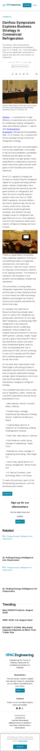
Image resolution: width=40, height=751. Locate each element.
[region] (20, 742)
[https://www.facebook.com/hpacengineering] (17, 708)
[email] (27, 74)
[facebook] (13, 74)
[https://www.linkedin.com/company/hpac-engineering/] (20, 708)
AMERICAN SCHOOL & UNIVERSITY (20, 723)
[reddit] (24, 74)
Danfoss (6, 117)
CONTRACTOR (20, 718)
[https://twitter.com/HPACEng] (22, 708)
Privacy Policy (22, 741)
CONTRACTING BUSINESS (20, 720)
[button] (4, 5)
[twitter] (20, 74)
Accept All (20, 746)
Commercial (7, 17)
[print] (36, 74)
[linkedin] (16, 74)
